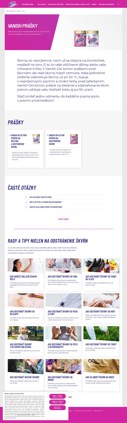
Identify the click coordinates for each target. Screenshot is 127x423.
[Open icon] (118, 4)
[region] (35, 405)
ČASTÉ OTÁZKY (64, 219)
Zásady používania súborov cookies (26, 414)
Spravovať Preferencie (57, 407)
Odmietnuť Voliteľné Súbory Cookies (57, 402)
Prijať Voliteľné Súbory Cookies (57, 396)
